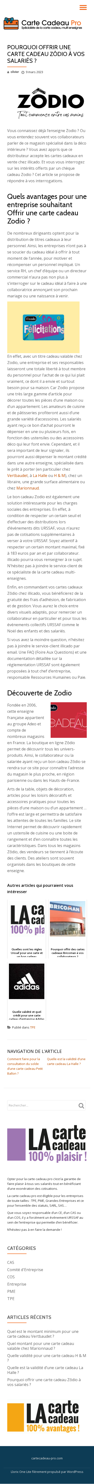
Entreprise (16, 1284)
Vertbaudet (17, 475)
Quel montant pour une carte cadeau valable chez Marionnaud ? (40, 1346)
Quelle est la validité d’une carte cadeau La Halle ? (45, 1370)
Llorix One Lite (21, 1472)
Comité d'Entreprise (25, 1269)
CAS (10, 1262)
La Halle (40, 475)
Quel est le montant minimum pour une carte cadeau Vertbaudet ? (43, 1334)
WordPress (75, 1472)
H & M (59, 475)
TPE (32, 1027)
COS (11, 1277)
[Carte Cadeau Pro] (44, 23)
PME (11, 1291)
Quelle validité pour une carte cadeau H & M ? (46, 1358)
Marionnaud (27, 488)
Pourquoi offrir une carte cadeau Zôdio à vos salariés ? (44, 1382)
